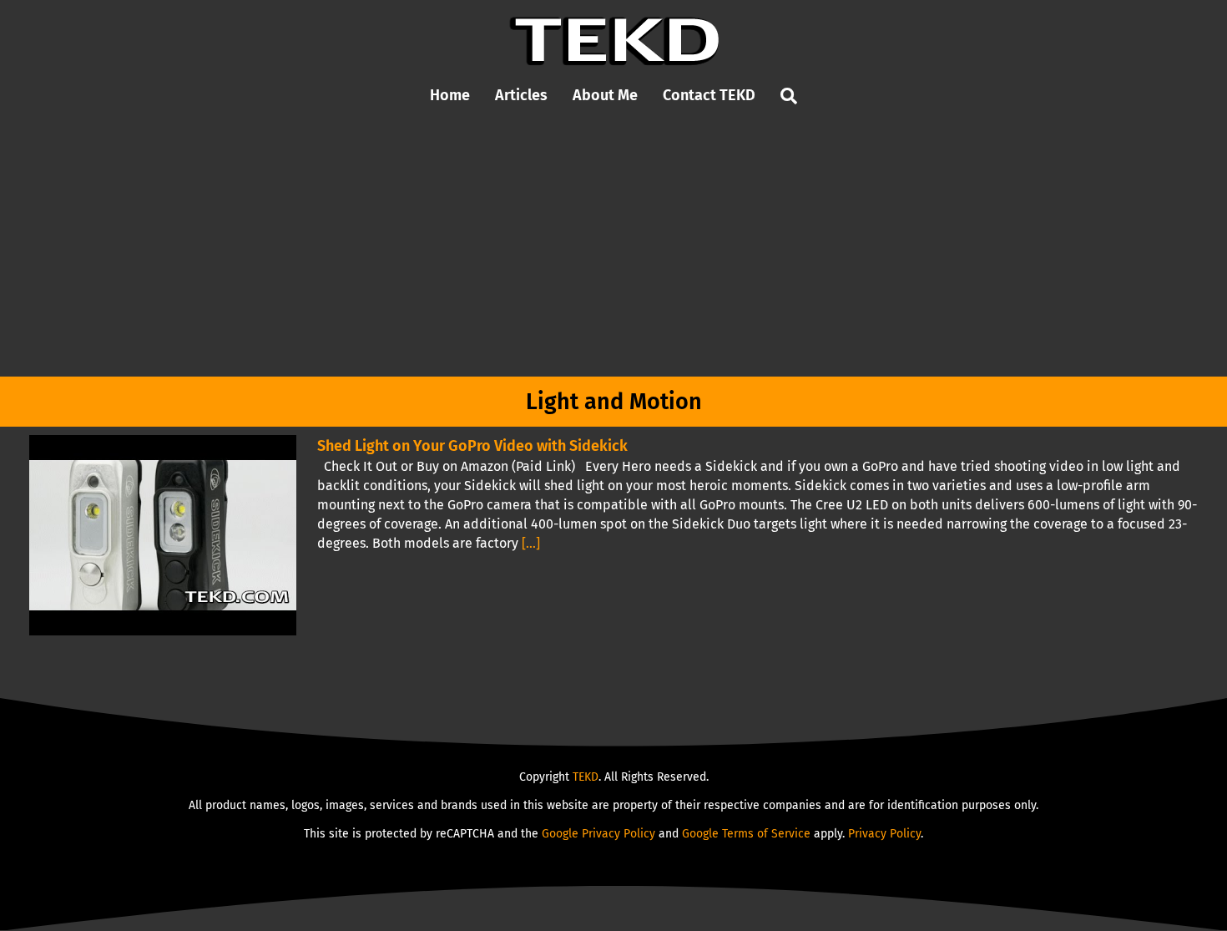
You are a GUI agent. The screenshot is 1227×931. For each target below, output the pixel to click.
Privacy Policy (884, 834)
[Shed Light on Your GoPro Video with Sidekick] (162, 535)
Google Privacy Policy (598, 834)
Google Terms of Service (746, 834)
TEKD (585, 777)
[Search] (788, 96)
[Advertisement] (613, 251)
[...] (531, 543)
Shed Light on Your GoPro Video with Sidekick (472, 446)
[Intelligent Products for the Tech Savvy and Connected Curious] (614, 23)
